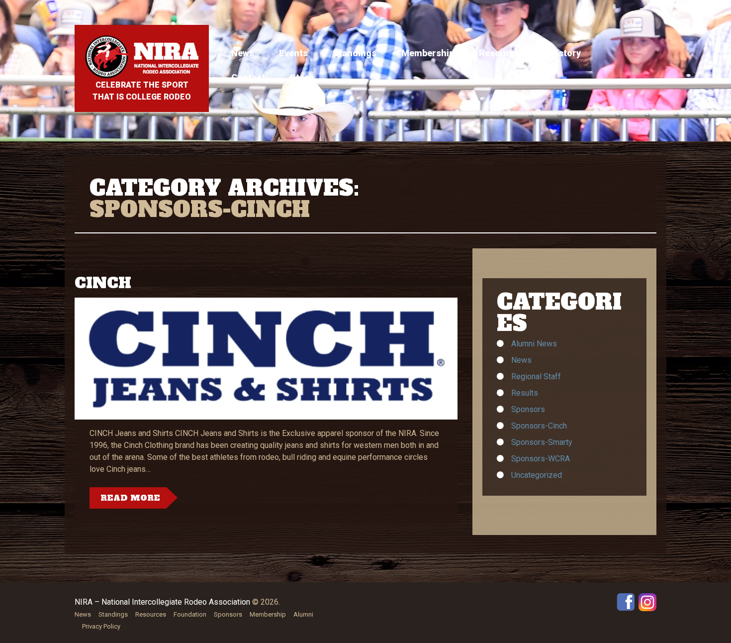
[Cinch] (266, 359)
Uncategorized (536, 475)
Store (302, 77)
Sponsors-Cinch (539, 425)
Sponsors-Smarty (541, 442)
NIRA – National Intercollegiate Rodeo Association (162, 602)
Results (524, 393)
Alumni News (534, 343)
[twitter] (647, 601)
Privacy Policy (101, 626)
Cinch (103, 283)
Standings (354, 53)
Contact (248, 77)
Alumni (303, 614)
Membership (427, 53)
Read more (130, 497)
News (242, 53)
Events (293, 53)
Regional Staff (536, 376)
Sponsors (528, 409)
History (565, 53)
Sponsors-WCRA (540, 458)
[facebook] (626, 601)
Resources (502, 53)
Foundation (190, 614)
